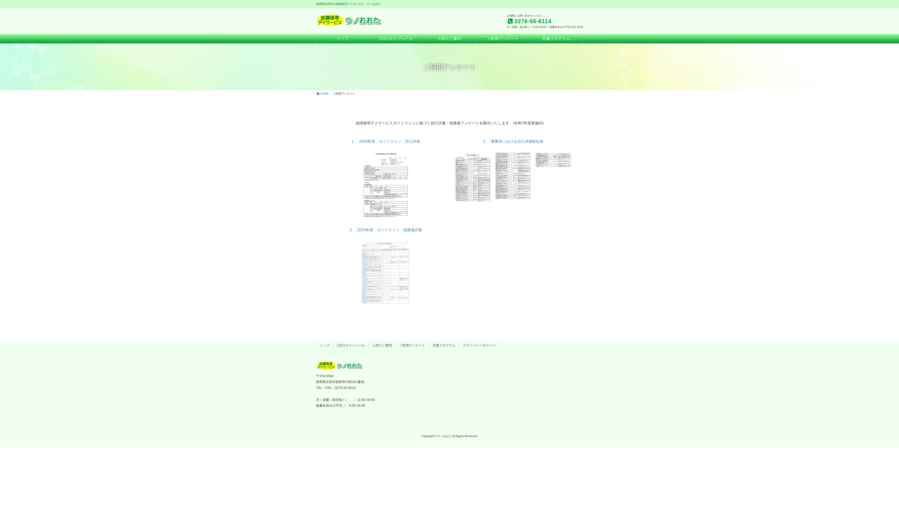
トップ (325, 345)
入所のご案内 (382, 345)
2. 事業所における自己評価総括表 (513, 141)
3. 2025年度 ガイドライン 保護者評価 (386, 230)
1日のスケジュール (351, 345)
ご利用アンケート (412, 345)
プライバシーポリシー (479, 345)
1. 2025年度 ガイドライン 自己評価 (385, 141)
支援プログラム (444, 345)
